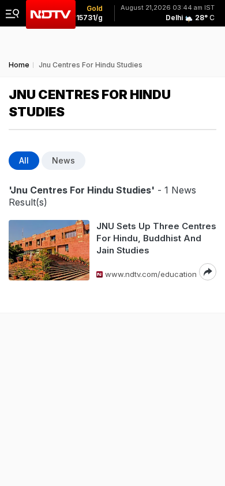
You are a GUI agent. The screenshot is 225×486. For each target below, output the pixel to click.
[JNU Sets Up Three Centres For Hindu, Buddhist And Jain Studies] (49, 250)
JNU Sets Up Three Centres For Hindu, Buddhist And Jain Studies (156, 238)
